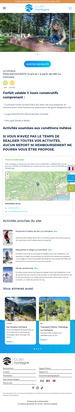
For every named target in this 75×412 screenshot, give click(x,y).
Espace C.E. (43, 372)
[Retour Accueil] (37, 8)
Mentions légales (50, 404)
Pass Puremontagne (11, 379)
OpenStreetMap (65, 200)
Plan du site (7, 383)
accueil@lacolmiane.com (18, 211)
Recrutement (8, 368)
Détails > (10, 342)
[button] (4, 8)
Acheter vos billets (37, 64)
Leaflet (57, 200)
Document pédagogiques (49, 376)
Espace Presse (45, 368)
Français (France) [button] (70, 167)
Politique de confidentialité (37, 401)
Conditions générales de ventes (30, 404)
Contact (6, 372)
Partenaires (7, 376)
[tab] (35, 54)
